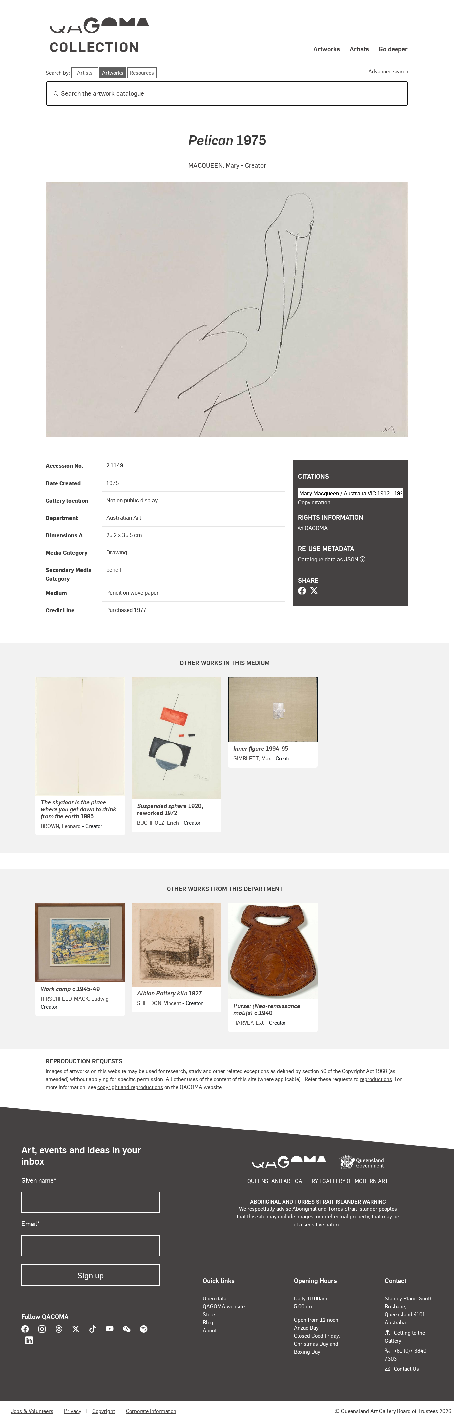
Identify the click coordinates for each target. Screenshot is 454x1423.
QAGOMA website (224, 1306)
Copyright (103, 1410)
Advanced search (388, 71)
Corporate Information (151, 1410)
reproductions (376, 1078)
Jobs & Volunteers (32, 1410)
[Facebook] (302, 591)
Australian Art (123, 517)
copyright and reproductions (130, 1086)
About (210, 1330)
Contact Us (406, 1368)
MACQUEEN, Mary (213, 165)
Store (209, 1314)
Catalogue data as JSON (328, 559)
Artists (359, 48)
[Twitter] (314, 591)
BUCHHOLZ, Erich (158, 822)
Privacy (72, 1410)
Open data (214, 1298)
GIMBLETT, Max (252, 758)
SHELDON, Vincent (159, 1002)
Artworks (326, 48)
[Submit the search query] (50, 93)
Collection (94, 46)
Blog (208, 1322)
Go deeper (393, 48)
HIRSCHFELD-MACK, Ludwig (75, 998)
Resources (142, 72)
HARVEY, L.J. (248, 1022)
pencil (113, 569)
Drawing (116, 552)
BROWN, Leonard (61, 825)
